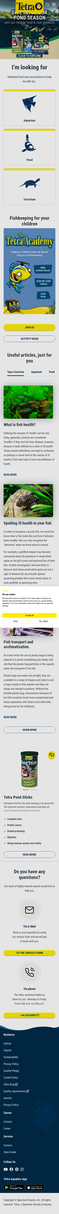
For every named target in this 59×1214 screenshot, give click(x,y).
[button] (7, 591)
